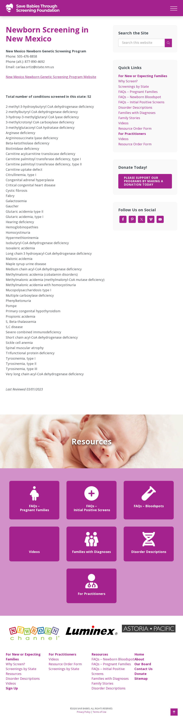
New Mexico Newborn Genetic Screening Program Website (51, 77)
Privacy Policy (83, 711)
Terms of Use (99, 711)
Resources (13, 673)
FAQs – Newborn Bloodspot (139, 97)
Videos (123, 123)
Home (139, 654)
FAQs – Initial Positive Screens (141, 102)
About (139, 659)
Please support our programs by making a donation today (143, 181)
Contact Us (143, 669)
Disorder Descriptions (135, 107)
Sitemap (141, 678)
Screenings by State (133, 86)
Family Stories (129, 118)
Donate (140, 673)
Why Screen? (128, 81)
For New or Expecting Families (142, 76)
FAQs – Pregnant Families (138, 91)
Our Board (142, 664)
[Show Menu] (173, 8)
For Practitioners (132, 133)
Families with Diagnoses (136, 112)
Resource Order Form (135, 128)
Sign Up (12, 688)
